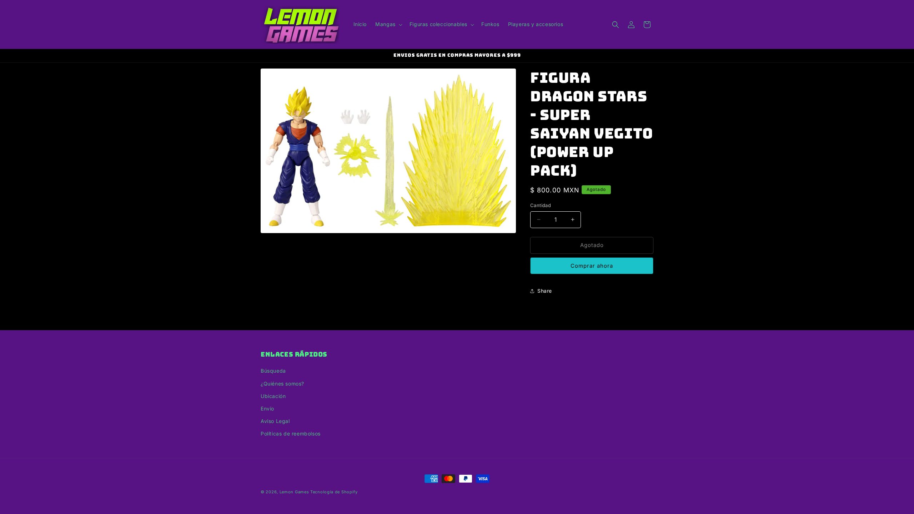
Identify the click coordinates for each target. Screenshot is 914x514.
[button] (388, 24)
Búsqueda (273, 371)
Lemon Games (294, 491)
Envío (267, 408)
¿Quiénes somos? (282, 384)
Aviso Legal (275, 421)
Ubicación (273, 396)
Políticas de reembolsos (291, 433)
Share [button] (544, 291)
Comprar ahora (592, 265)
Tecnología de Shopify (334, 491)
